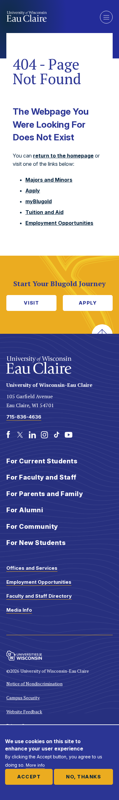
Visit (31, 303)
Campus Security (23, 698)
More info (35, 765)
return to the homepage (63, 155)
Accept (29, 777)
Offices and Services (31, 568)
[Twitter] (20, 435)
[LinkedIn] (32, 435)
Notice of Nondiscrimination (34, 684)
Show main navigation (106, 17)
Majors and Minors (48, 180)
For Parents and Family (44, 494)
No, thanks (83, 777)
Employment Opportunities (59, 223)
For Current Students (41, 461)
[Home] (48, 16)
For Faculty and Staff (41, 477)
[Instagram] (44, 435)
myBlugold (38, 201)
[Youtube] (69, 435)
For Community (32, 526)
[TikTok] (56, 435)
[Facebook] (8, 435)
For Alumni (24, 510)
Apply (32, 190)
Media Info (19, 610)
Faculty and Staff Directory (39, 596)
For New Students (36, 543)
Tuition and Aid (44, 212)
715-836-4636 (23, 417)
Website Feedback (24, 712)
